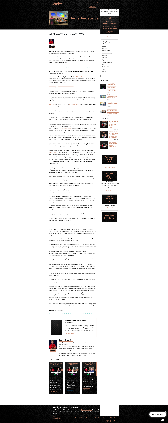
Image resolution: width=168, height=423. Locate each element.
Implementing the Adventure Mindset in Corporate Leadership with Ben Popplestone (113, 134)
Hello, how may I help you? (158, 414)
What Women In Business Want (67, 33)
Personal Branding (53, 377)
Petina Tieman (52, 86)
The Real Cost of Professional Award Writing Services (112, 96)
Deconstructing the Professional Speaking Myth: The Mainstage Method (113, 124)
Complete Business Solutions (66, 86)
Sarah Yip (51, 104)
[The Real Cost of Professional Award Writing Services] (103, 96)
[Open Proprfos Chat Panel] (163, 420)
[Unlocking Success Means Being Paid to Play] (103, 104)
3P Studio (70, 152)
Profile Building (106, 66)
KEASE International (74, 104)
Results (104, 71)
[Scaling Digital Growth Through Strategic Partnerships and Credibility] (104, 144)
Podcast (85, 377)
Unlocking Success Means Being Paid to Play (112, 103)
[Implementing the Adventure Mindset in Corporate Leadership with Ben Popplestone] (104, 134)
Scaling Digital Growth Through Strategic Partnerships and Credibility (113, 145)
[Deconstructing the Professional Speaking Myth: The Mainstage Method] (104, 124)
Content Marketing (107, 53)
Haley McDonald (53, 152)
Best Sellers (105, 48)
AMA (103, 43)
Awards (68, 377)
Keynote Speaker (73, 377)
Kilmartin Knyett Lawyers (65, 128)
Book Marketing (106, 50)
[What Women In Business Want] (58, 18)
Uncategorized (90, 377)
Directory (104, 55)
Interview (104, 57)
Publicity (104, 69)
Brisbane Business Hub (82, 77)
